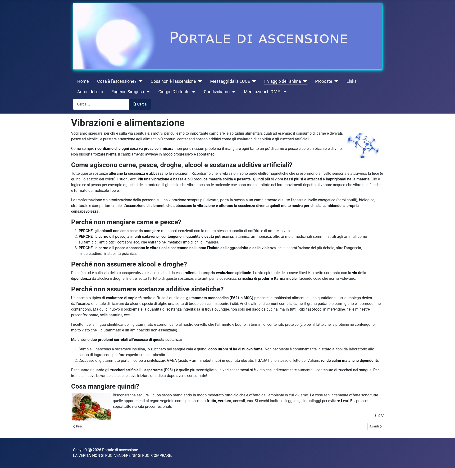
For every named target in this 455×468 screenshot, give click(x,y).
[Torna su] (446, 459)
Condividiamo (217, 91)
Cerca (142, 104)
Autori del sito (90, 91)
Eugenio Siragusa (127, 91)
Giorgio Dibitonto (174, 91)
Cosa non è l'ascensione (173, 81)
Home (83, 81)
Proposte (323, 81)
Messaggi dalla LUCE (230, 81)
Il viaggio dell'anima (282, 81)
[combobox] (101, 104)
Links (351, 81)
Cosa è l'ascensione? (116, 81)
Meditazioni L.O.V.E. (262, 91)
